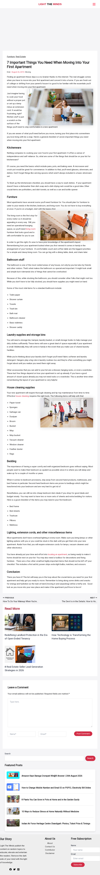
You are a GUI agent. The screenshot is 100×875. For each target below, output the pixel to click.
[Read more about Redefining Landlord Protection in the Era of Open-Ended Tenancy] (20, 622)
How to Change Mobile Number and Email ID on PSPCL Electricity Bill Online (56, 787)
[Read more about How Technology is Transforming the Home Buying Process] (67, 622)
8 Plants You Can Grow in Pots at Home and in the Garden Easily (50, 799)
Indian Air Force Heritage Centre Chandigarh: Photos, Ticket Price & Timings (56, 823)
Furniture (11, 56)
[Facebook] (10, 869)
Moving (28, 72)
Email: (73, 854)
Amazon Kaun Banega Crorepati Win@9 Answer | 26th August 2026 (52, 776)
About (50, 843)
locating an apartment (57, 554)
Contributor (50, 850)
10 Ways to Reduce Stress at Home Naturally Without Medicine (50, 811)
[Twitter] (14, 869)
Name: (73, 845)
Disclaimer (50, 853)
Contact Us (50, 846)
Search (8, 754)
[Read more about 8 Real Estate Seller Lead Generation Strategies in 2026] (20, 654)
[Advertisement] (50, 28)
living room (31, 229)
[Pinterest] (18, 869)
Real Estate (21, 56)
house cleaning (22, 396)
